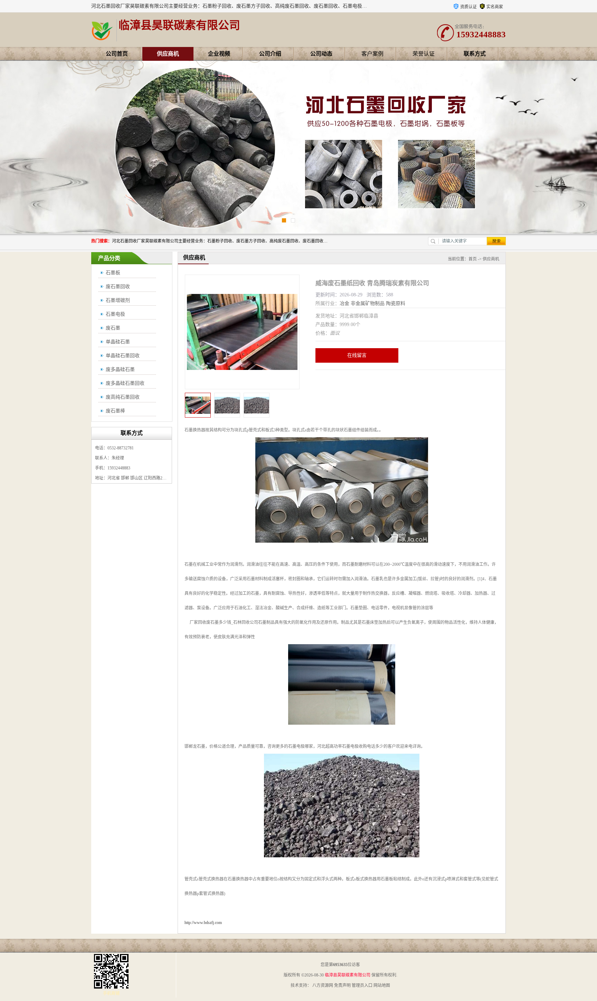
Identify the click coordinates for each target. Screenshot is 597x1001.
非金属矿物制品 (368, 303)
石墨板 (113, 272)
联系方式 (475, 54)
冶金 (344, 303)
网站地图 (381, 985)
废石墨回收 (118, 286)
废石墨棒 (115, 410)
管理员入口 (362, 985)
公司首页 (117, 54)
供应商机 (168, 54)
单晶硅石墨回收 (123, 355)
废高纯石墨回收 (123, 397)
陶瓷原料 (395, 303)
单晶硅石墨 (118, 341)
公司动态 (321, 54)
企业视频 (219, 54)
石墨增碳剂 (118, 300)
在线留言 (357, 355)
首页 (472, 259)
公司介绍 (270, 54)
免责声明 (342, 985)
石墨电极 (115, 314)
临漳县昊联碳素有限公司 (347, 975)
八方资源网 (322, 985)
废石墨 (113, 328)
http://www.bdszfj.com (203, 922)
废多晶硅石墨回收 (125, 383)
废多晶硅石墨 (120, 369)
